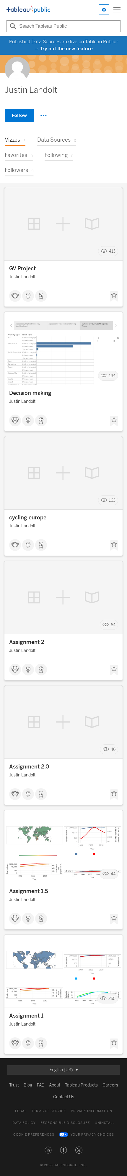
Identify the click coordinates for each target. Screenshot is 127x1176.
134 (112, 375)
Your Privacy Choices (92, 1135)
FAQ (40, 1085)
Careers (110, 1085)
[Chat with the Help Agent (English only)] (104, 9)
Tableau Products (81, 1085)
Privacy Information (91, 1111)
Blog (28, 1085)
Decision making (30, 393)
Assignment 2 (26, 642)
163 (112, 500)
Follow (19, 115)
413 (112, 251)
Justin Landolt (22, 276)
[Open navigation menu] (117, 10)
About (54, 1085)
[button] (48, 1150)
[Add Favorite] (114, 296)
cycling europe (27, 517)
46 (113, 749)
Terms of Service (48, 1111)
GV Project (22, 268)
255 (111, 998)
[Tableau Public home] (28, 10)
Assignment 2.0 (29, 766)
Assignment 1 (26, 1016)
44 (113, 874)
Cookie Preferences (33, 1135)
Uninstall (105, 1123)
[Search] (12, 26)
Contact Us (63, 1096)
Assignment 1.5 (28, 891)
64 (113, 624)
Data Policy (24, 1123)
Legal (21, 1111)
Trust (14, 1085)
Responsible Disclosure (65, 1123)
